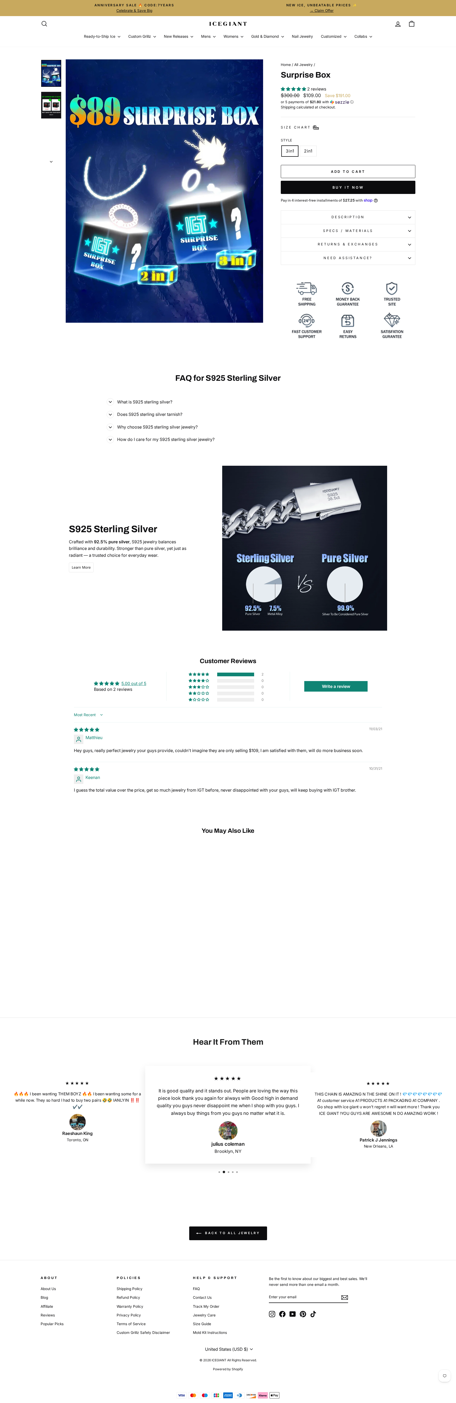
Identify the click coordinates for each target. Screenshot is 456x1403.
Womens (231, 36)
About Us (48, 1289)
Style (286, 140)
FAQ (196, 1289)
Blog (44, 1297)
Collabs (361, 36)
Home (286, 65)
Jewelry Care (204, 1315)
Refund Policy (128, 1297)
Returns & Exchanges (348, 244)
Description (348, 217)
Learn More (81, 567)
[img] (86, 729)
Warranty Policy (130, 1306)
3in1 (290, 151)
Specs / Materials (348, 231)
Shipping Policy (129, 1289)
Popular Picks (52, 1324)
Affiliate (47, 1306)
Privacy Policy (129, 1315)
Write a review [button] (336, 686)
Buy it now (348, 187)
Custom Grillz (140, 36)
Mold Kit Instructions (210, 1332)
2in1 (308, 151)
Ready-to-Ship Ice (100, 36)
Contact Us (202, 1297)
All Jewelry (303, 65)
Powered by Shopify (228, 1369)
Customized (332, 36)
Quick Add (85, 960)
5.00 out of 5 (133, 683)
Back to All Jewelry (231, 1233)
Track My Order (206, 1306)
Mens (206, 36)
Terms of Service (131, 1324)
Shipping (288, 107)
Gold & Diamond (265, 36)
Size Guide (202, 1324)
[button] (294, 89)
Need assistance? (348, 258)
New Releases (176, 36)
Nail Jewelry (302, 36)
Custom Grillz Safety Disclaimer (143, 1332)
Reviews (48, 1315)
